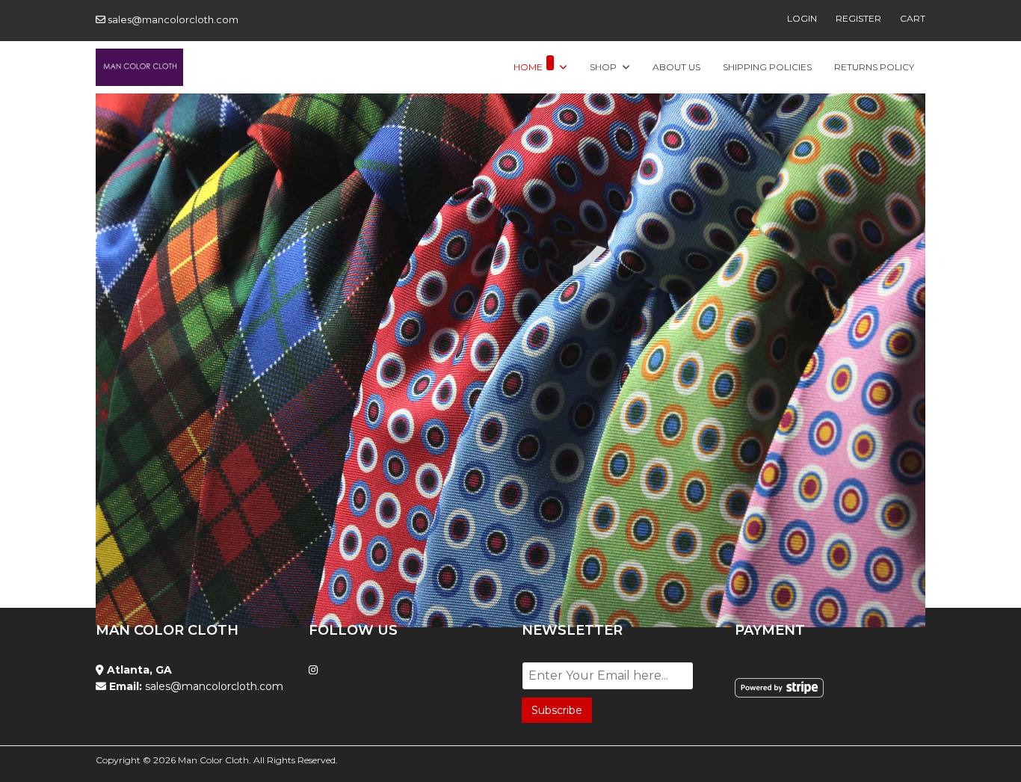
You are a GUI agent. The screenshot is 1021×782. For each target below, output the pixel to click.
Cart (912, 18)
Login (802, 18)
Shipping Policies (767, 67)
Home (528, 67)
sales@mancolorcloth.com (173, 19)
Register (858, 18)
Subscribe (556, 710)
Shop (603, 67)
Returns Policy (874, 67)
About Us (676, 67)
